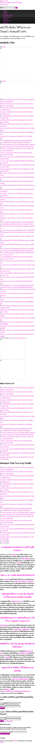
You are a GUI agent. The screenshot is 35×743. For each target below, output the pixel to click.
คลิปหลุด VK (7, 20)
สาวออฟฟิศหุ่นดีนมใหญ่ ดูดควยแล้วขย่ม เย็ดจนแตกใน (15, 142)
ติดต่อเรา (5, 22)
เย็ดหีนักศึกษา (26, 629)
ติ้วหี (26, 651)
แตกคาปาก (19, 601)
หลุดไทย (27, 558)
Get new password (5, 733)
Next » (25, 338)
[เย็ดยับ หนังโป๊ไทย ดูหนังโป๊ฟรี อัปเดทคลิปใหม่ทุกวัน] (12, 4)
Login (2, 721)
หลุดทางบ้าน (15, 679)
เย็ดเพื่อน (26, 679)
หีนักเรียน (24, 581)
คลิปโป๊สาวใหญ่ (23, 653)
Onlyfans (5, 18)
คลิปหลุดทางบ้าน (8, 15)
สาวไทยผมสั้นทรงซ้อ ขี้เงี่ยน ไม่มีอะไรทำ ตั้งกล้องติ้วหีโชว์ (16, 224)
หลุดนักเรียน (17, 581)
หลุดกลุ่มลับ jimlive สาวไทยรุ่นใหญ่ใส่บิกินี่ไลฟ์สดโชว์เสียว (16, 287)
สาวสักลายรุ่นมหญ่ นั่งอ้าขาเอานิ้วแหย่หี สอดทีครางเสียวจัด (17, 146)
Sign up (2, 708)
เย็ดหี (19, 562)
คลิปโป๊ (5, 13)
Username (3, 703)
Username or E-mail (5, 732)
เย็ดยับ (5, 11)
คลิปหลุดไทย (3, 625)
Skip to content (4, 0)
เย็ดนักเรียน (30, 581)
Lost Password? (8, 721)
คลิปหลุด (13, 601)
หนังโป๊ (7, 657)
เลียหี (23, 558)
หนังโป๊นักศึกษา (17, 629)
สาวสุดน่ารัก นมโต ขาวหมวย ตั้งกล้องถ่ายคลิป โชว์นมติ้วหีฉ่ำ (17, 230)
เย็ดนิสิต (21, 679)
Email (1, 704)
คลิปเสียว (7, 579)
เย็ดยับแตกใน (7, 17)
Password (2, 706)
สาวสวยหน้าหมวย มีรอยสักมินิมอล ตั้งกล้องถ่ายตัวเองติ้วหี (16, 250)
